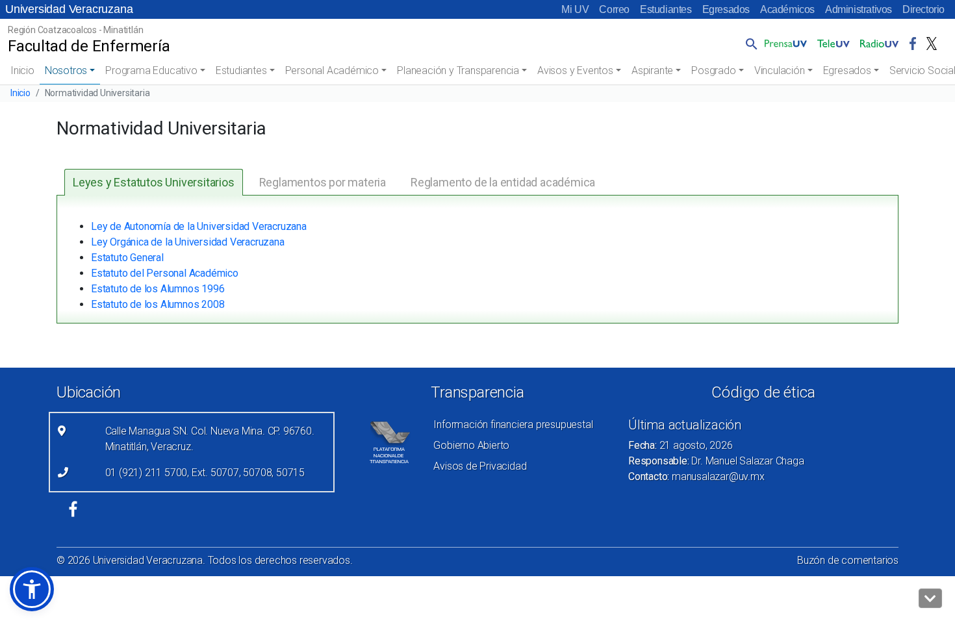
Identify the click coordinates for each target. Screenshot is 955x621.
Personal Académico (332, 70)
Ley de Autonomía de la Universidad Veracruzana (199, 226)
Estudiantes (666, 9)
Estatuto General (127, 257)
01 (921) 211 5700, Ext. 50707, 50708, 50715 (205, 472)
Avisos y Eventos (575, 70)
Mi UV (575, 9)
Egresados (726, 9)
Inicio (22, 70)
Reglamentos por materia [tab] (322, 182)
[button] (749, 44)
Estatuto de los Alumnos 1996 (157, 289)
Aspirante (652, 70)
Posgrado (713, 70)
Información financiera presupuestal (512, 424)
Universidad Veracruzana (69, 9)
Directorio (923, 9)
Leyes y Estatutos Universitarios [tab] (154, 182)
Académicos (787, 9)
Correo (614, 9)
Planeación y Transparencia (458, 70)
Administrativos (858, 9)
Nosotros (66, 70)
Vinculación (779, 70)
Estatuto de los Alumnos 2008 (157, 304)
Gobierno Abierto (471, 445)
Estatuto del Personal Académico (164, 273)
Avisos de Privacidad (479, 466)
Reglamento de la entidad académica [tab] (503, 182)
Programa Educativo (151, 70)
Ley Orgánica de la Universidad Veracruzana (188, 242)
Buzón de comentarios (847, 560)
